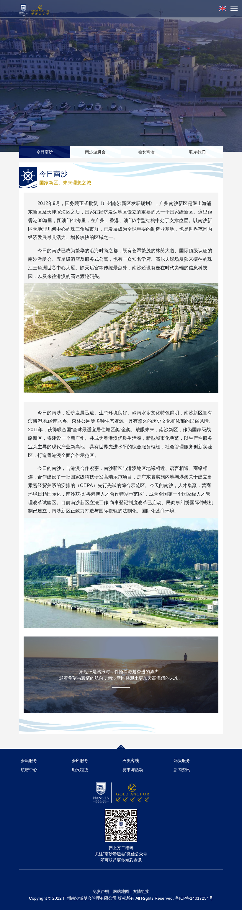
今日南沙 (44, 151)
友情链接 (141, 891)
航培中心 (29, 769)
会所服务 (80, 760)
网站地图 (121, 891)
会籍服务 (29, 760)
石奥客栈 (130, 760)
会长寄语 (146, 151)
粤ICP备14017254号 (194, 898)
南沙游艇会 (95, 151)
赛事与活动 (132, 769)
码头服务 (182, 760)
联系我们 (197, 151)
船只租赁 (80, 769)
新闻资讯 (182, 769)
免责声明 (101, 891)
